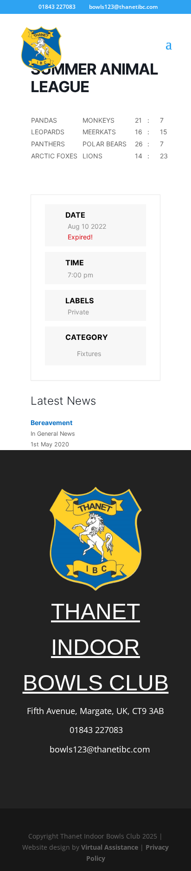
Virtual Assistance (109, 847)
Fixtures (89, 353)
